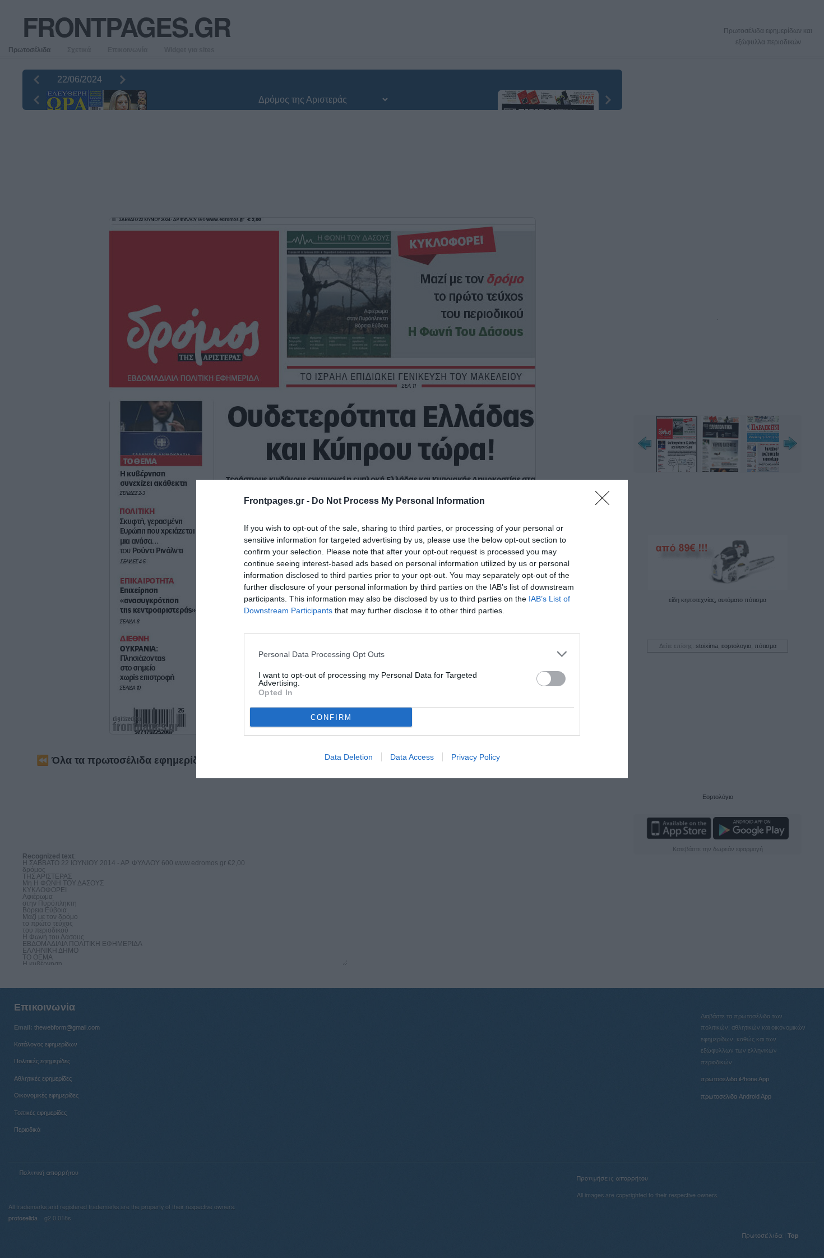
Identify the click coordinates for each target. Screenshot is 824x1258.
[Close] (606, 501)
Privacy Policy (475, 756)
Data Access (412, 756)
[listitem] (412, 654)
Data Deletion (349, 756)
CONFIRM (331, 717)
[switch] (551, 678)
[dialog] (412, 629)
